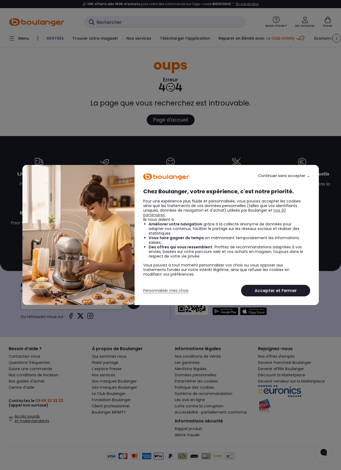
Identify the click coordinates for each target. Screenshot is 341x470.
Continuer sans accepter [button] (284, 176)
